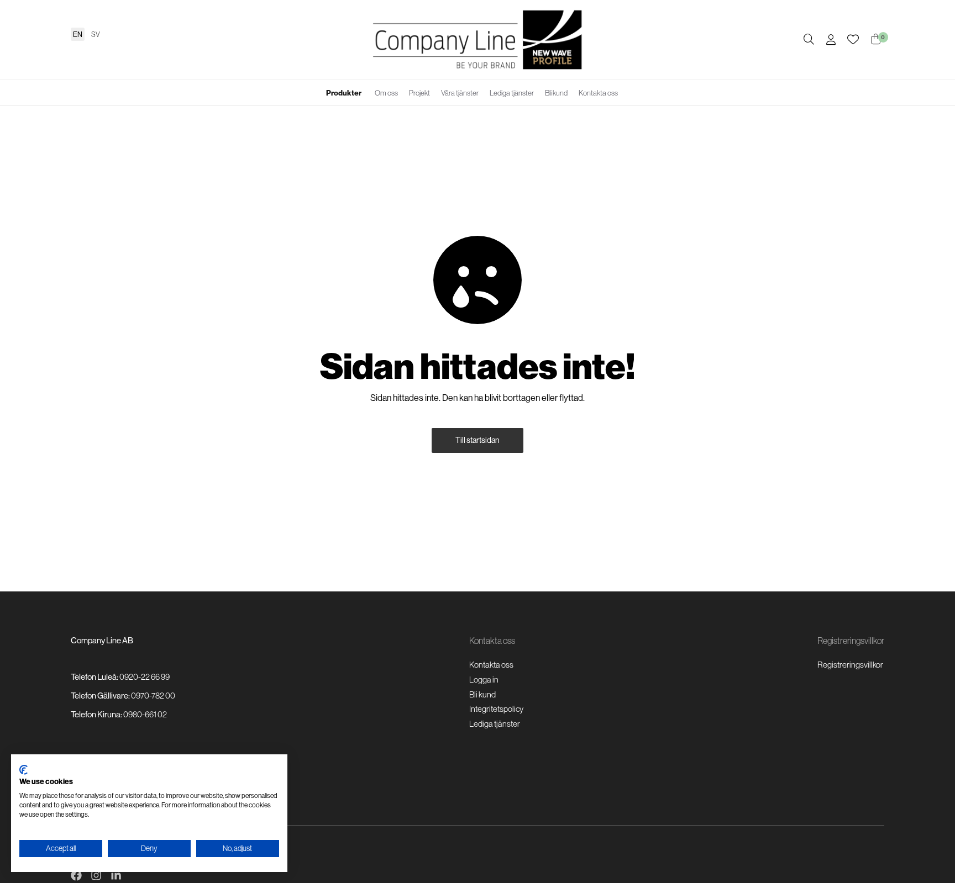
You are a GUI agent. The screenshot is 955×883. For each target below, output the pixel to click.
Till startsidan (477, 440)
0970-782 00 (153, 695)
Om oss (386, 93)
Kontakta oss (598, 93)
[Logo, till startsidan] (477, 40)
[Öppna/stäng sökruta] (808, 40)
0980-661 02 (145, 714)
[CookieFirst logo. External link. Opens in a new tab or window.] (23, 770)
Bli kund (556, 93)
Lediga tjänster (512, 93)
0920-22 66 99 (144, 676)
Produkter (343, 93)
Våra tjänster (460, 93)
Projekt (419, 93)
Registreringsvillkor (850, 664)
